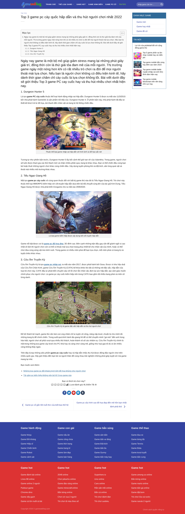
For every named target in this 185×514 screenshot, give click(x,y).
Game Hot (81, 4)
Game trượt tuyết (138, 452)
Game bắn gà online (140, 488)
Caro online (99, 483)
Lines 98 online (27, 479)
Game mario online (139, 483)
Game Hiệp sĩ (27, 444)
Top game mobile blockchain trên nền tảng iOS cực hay (152, 81)
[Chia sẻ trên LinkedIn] (78, 393)
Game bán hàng (65, 457)
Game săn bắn (100, 435)
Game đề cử (142, 31)
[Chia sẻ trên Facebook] (64, 393)
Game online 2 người (30, 483)
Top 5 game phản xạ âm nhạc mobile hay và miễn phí (153, 55)
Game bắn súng (103, 428)
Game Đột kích (101, 444)
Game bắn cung (138, 457)
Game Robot (26, 452)
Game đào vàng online (68, 483)
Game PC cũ (110, 4)
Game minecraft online (68, 488)
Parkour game (27, 488)
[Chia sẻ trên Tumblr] (83, 393)
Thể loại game (65, 4)
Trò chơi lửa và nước (140, 497)
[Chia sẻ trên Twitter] (69, 393)
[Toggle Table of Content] (121, 33)
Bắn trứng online (138, 479)
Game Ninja (26, 435)
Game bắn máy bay (103, 457)
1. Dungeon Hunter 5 (35, 48)
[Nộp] (161, 4)
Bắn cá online (100, 492)
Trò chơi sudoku (101, 501)
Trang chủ (51, 4)
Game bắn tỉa (100, 448)
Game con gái (66, 428)
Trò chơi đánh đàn (102, 497)
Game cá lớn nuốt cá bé (31, 501)
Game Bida (136, 448)
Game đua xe (137, 435)
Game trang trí (64, 448)
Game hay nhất (143, 26)
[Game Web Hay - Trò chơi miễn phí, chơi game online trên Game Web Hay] (31, 4)
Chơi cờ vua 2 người (67, 497)
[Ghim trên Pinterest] (74, 393)
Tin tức (122, 4)
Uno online (99, 479)
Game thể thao (140, 428)
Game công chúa (65, 439)
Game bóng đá (137, 439)
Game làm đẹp (64, 452)
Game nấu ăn (64, 435)
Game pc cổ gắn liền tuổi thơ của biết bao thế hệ (46, 405)
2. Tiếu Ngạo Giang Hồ (36, 51)
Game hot (26, 467)
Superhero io (100, 475)
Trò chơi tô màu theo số (68, 501)
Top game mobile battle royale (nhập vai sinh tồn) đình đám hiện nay (153, 71)
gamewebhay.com (42, 509)
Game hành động (31, 428)
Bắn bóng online (65, 492)
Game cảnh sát (27, 457)
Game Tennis (137, 444)
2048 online (63, 475)
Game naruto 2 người (141, 501)
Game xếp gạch (28, 497)
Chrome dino (26, 492)
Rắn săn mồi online (103, 488)
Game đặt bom (137, 492)
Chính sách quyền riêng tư (153, 510)
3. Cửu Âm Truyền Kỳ (36, 54)
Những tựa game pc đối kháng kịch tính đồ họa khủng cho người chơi (54, 371)
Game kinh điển (95, 4)
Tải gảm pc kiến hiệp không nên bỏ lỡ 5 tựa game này (47, 375)
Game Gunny (100, 452)
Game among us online (141, 475)
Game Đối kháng (28, 439)
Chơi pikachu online (67, 479)
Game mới (141, 22)
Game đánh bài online (31, 475)
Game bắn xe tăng (102, 439)
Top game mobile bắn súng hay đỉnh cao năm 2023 (153, 63)
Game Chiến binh (28, 448)
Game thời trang (65, 444)
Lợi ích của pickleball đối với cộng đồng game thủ (148, 46)
